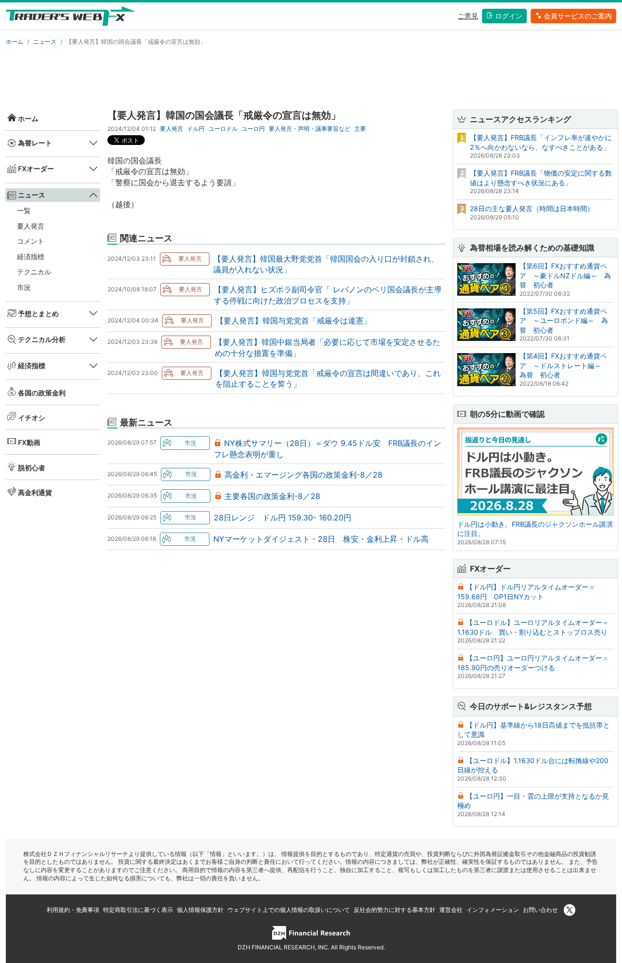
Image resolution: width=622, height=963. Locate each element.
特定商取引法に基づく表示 (138, 909)
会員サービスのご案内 (578, 16)
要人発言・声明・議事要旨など (309, 128)
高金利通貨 (35, 492)
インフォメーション (492, 909)
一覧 (24, 210)
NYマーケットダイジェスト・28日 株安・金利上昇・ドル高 (321, 539)
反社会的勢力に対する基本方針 (394, 909)
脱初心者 (31, 467)
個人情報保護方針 (200, 909)
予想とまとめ (38, 313)
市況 (24, 287)
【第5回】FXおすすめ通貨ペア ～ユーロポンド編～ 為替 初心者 (563, 320)
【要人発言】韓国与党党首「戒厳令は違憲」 (293, 320)
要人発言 (30, 225)
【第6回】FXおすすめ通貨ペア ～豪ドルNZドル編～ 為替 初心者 (565, 275)
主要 (360, 128)
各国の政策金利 (42, 392)
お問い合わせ (540, 909)
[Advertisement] (311, 76)
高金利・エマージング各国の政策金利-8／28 (303, 475)
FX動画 (29, 442)
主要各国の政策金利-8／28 (272, 496)
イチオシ (31, 417)
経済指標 (30, 256)
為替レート (35, 143)
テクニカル (34, 272)
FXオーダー (36, 168)
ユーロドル (223, 128)
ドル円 (196, 128)
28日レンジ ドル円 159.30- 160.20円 (282, 517)
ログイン (508, 16)
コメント (30, 241)
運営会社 (451, 909)
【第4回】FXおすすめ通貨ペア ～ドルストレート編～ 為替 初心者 (563, 365)
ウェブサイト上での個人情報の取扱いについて (288, 909)
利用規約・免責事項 (73, 909)
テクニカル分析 (42, 339)
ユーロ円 (253, 128)
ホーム (14, 41)
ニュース (44, 41)
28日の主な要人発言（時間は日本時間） (532, 208)
